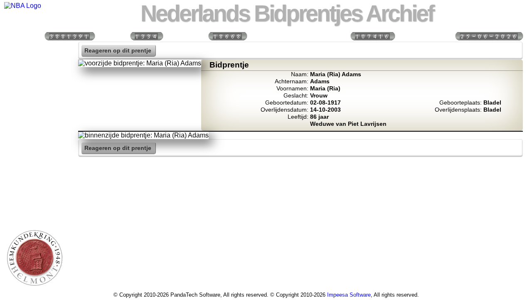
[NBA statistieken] (34, 86)
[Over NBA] (22, 5)
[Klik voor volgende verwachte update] (489, 35)
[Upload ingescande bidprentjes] (34, 140)
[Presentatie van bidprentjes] (34, 176)
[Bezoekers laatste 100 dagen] (146, 35)
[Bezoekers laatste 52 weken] (227, 35)
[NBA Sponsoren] (34, 229)
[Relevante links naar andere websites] (34, 158)
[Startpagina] (34, 50)
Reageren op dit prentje (117, 51)
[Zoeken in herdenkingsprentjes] (34, 193)
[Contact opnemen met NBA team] (34, 122)
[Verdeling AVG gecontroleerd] (372, 35)
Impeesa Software (349, 295)
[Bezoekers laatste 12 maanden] (69, 35)
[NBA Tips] (34, 104)
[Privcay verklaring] (34, 211)
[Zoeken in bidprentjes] (34, 68)
